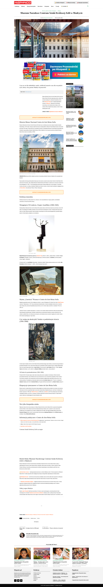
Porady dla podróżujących (78, 560)
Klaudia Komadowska (48, 17)
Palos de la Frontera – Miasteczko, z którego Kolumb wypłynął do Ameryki (71, 133)
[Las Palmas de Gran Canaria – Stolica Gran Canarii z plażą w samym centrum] (80, 126)
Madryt (59, 10)
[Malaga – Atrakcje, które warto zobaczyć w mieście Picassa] (42, 553)
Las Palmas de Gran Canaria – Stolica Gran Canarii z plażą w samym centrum (71, 126)
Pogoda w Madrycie (49, 514)
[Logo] (22, 2)
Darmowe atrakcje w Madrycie (31, 514)
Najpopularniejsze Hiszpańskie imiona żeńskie (79, 573)
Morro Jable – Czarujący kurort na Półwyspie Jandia (29, 529)
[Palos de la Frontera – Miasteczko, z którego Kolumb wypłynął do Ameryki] (80, 133)
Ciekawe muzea (33, 518)
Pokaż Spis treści (28, 91)
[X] (43, 522)
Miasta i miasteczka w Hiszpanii (40, 560)
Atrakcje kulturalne (26, 518)
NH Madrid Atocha (24, 476)
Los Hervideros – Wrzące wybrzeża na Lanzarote (52, 528)
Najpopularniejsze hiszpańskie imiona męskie (80, 580)
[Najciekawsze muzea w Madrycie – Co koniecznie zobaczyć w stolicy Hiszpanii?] (74, 97)
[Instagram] (15, 580)
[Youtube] (18, 580)
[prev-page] (79, 87)
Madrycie (48, 103)
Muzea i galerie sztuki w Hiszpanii (49, 10)
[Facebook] (40, 522)
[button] (88, 6)
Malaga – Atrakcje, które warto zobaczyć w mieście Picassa (41, 562)
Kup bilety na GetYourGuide (26, 426)
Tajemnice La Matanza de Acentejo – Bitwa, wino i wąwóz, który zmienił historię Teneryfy (71, 140)
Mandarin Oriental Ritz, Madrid (27, 481)
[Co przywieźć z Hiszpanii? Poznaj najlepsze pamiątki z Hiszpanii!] (80, 553)
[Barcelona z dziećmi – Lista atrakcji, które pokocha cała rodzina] (80, 112)
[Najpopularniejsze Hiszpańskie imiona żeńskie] (22, 553)
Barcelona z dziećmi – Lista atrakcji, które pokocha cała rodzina (71, 112)
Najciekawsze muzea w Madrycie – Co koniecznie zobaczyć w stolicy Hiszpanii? (74, 104)
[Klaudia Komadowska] (22, 535)
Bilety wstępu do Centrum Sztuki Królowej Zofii (30, 420)
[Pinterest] (45, 522)
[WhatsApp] (48, 522)
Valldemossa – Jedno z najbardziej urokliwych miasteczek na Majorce (70, 119)
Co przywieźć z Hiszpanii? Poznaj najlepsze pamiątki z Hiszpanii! (80, 562)
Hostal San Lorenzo (25, 472)
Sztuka (38, 518)
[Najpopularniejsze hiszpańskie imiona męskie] (61, 553)
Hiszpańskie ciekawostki (19, 560)
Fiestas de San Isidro (41, 514)
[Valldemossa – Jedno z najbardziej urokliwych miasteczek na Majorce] (80, 119)
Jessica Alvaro (69, 106)
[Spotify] (21, 580)
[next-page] (81, 87)
